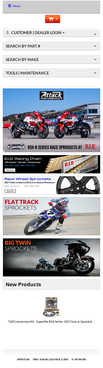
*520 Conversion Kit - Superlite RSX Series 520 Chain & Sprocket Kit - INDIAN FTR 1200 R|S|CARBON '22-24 (52, 321)
